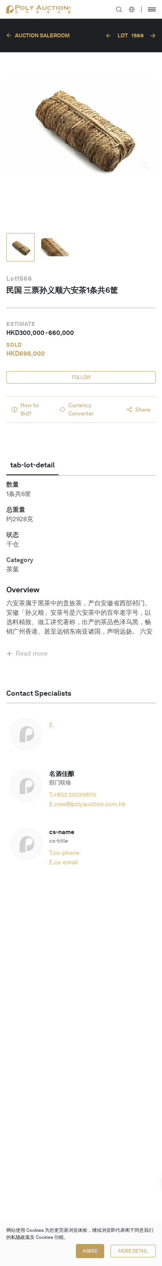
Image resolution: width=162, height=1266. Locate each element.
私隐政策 (20, 1237)
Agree (90, 1251)
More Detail (133, 1251)
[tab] (32, 465)
